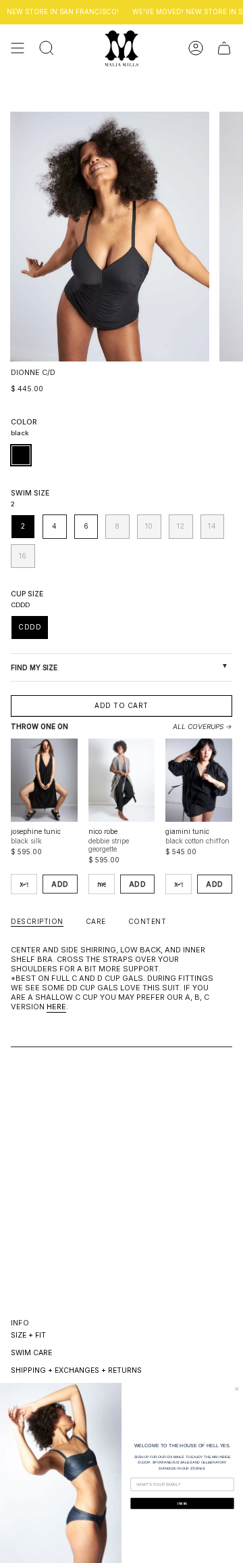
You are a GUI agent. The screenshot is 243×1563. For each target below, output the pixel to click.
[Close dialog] (237, 1389)
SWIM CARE (31, 1352)
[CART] (224, 48)
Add (60, 884)
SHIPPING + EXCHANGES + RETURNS (76, 1370)
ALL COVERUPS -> (202, 726)
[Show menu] (17, 48)
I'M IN (182, 1503)
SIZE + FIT (28, 1335)
